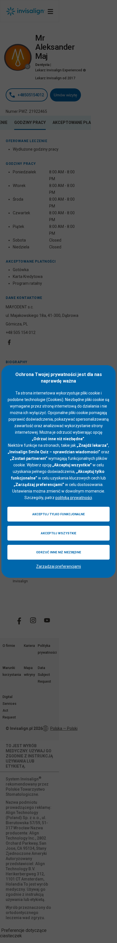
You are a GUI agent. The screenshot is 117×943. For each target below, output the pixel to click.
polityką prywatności (73, 497)
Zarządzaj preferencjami (58, 566)
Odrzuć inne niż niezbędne (58, 552)
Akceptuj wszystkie (58, 533)
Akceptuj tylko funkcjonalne (58, 514)
